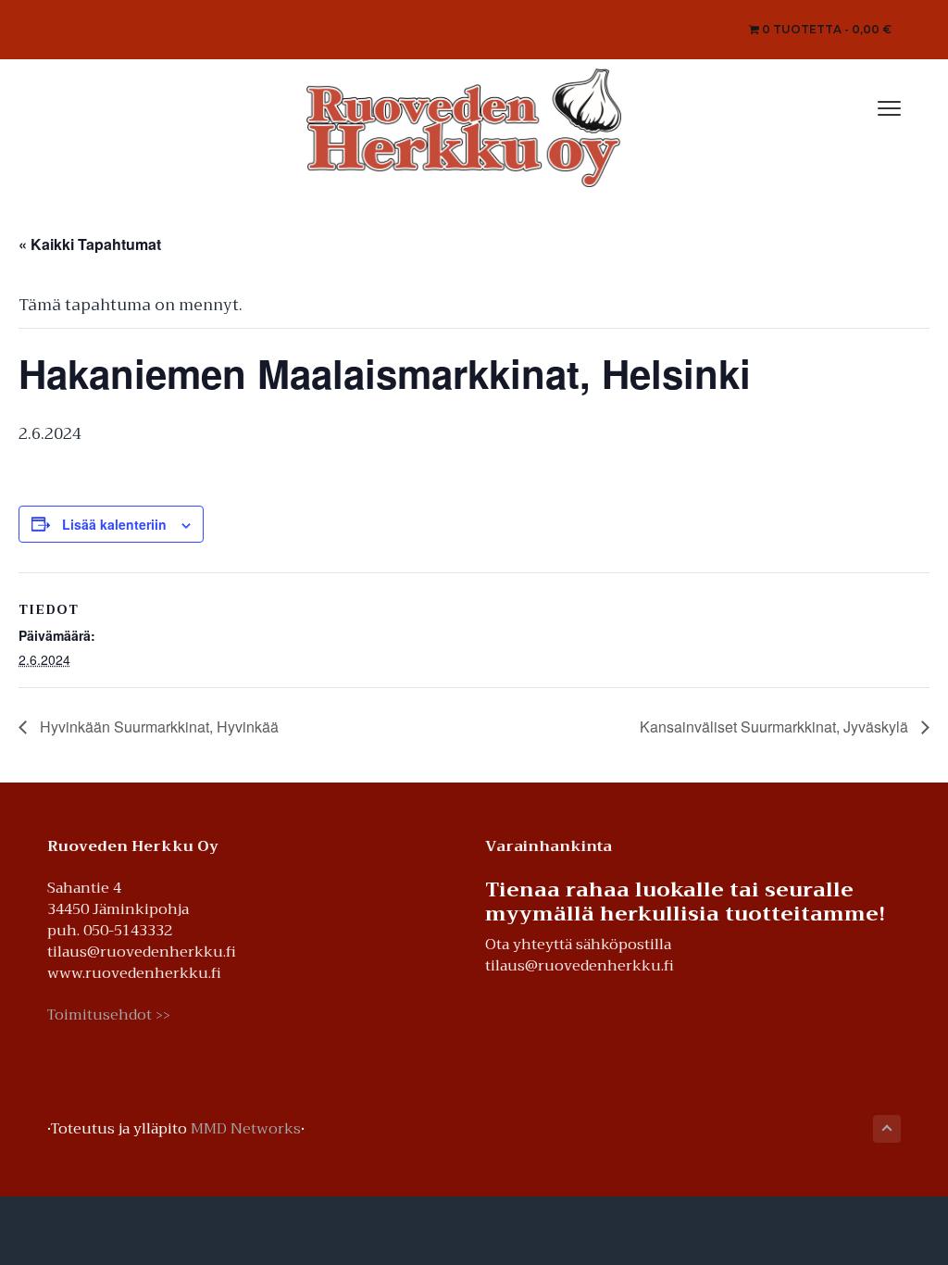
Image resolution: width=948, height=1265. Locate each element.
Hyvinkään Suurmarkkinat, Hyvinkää (157, 726)
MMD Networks (246, 1129)
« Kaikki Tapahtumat (90, 244)
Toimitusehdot (108, 1015)
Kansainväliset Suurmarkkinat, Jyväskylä (776, 726)
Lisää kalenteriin (114, 524)
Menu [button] (869, 106)
